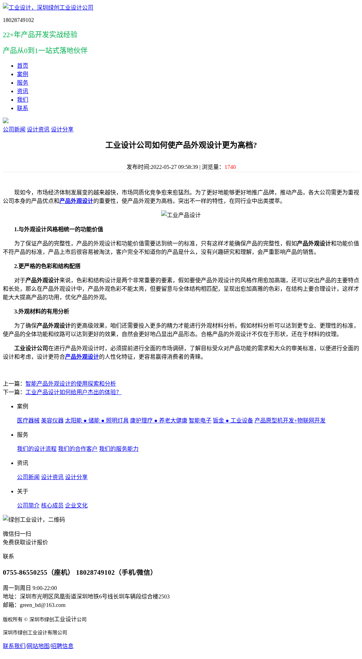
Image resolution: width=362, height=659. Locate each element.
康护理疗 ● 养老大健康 (158, 420)
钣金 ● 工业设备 (233, 420)
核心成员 (52, 505)
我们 (22, 100)
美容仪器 (52, 420)
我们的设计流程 (37, 449)
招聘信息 (62, 646)
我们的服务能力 (119, 449)
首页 (22, 66)
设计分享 (62, 129)
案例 (22, 74)
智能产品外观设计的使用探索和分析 (70, 384)
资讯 (22, 91)
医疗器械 (28, 420)
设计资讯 (38, 129)
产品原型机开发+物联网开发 (290, 420)
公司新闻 (14, 129)
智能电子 (200, 420)
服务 (22, 83)
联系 (22, 108)
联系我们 (14, 646)
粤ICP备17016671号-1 (42, 653)
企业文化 (76, 505)
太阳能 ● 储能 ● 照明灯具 (97, 420)
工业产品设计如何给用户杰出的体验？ (73, 392)
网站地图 (38, 646)
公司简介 (28, 505)
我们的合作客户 (78, 449)
